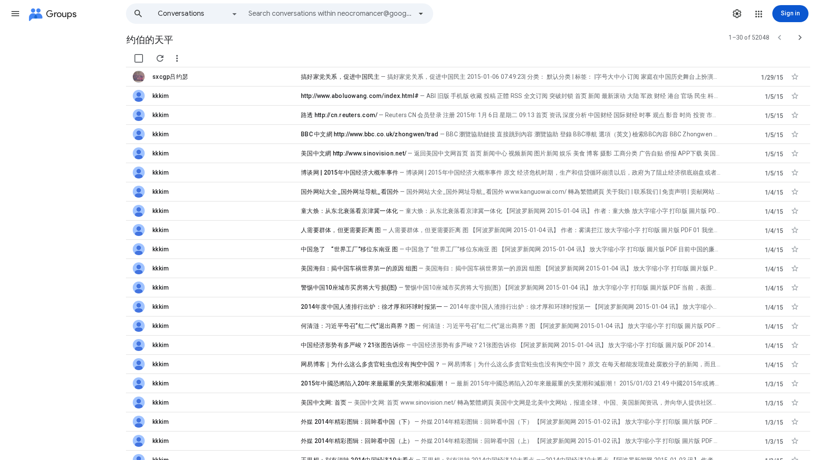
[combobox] (330, 13)
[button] (15, 13)
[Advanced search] (421, 13)
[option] (198, 13)
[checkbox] (138, 58)
